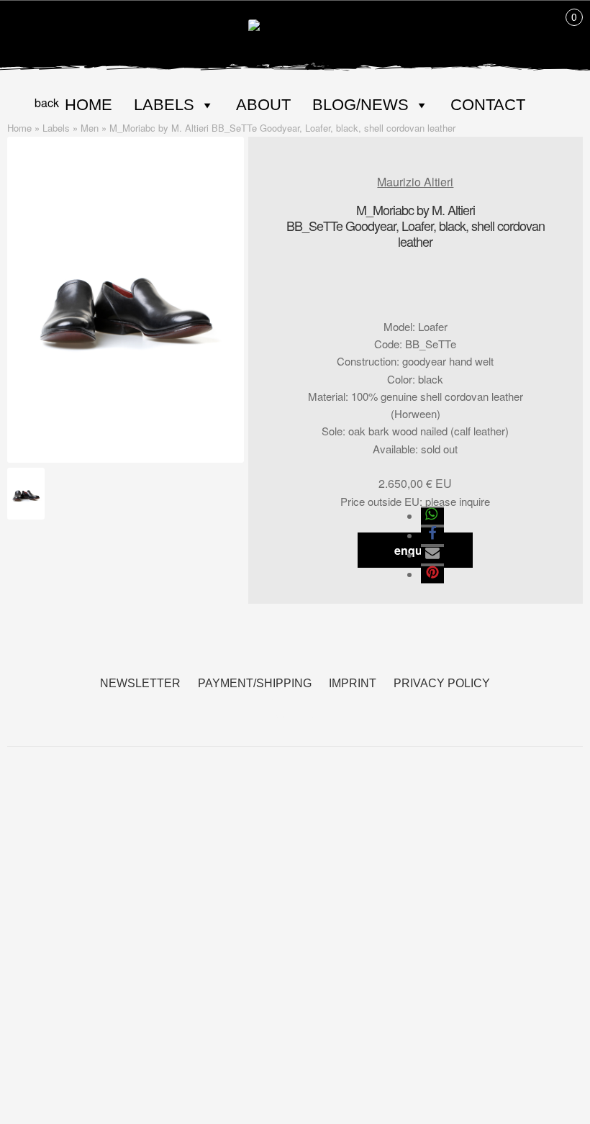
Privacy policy (442, 683)
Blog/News (360, 105)
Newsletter (140, 683)
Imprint (352, 683)
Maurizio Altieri (415, 181)
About (263, 105)
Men (90, 128)
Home (88, 105)
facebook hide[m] (277, 708)
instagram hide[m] (312, 708)
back (47, 102)
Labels (164, 105)
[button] (432, 516)
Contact (487, 105)
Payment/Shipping (255, 683)
